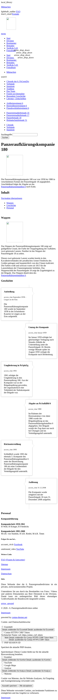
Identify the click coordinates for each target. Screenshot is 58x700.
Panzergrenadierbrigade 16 (17, 113)
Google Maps (10, 665)
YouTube (20, 549)
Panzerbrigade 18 (13, 118)
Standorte (10, 86)
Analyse (7, 668)
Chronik (9, 125)
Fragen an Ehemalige (15, 94)
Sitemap (4, 564)
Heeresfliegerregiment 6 (16, 106)
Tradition (10, 89)
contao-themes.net (19, 617)
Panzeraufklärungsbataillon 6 (13, 187)
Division (10, 41)
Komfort (8, 657)
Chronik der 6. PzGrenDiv (17, 81)
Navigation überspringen (11, 198)
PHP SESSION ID (12, 642)
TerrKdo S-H (12, 48)
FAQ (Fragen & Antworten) (13, 560)
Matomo (7, 674)
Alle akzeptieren (26, 686)
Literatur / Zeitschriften (16, 98)
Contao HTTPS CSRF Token (17, 632)
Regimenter (11, 43)
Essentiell (8, 627)
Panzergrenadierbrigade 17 (17, 115)
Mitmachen (6, 7)
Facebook (18, 544)
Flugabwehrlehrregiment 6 (17, 108)
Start (8, 38)
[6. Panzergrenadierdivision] (29, 23)
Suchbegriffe (6, 134)
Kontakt (15, 14)
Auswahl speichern (9, 686)
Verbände (10, 84)
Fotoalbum (11, 50)
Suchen (5, 138)
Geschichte (11, 205)
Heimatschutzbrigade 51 (16, 120)
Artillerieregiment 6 (14, 103)
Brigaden (10, 46)
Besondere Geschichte (15, 96)
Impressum (5, 569)
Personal (10, 208)
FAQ (18, 11)
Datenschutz (6, 574)
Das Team (10, 91)
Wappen (9, 203)
